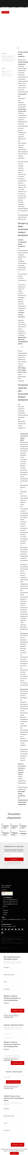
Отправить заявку (17, 1010)
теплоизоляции (22, 94)
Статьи (5, 904)
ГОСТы (5, 914)
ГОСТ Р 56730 (7, 75)
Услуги (5, 899)
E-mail (5, 981)
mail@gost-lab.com (12, 904)
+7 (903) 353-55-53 (12, 902)
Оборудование (6, 897)
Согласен (14, 1153)
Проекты (5, 901)
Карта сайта (4, 889)
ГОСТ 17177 (6, 71)
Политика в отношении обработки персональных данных (12, 942)
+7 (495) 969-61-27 (12, 899)
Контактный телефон (9, 974)
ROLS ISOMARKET (8, 56)
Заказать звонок (5, 12)
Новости (5, 906)
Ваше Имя (6, 967)
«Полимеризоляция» (8, 60)
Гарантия (5, 912)
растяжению (21, 316)
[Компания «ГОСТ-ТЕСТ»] (5, 1)
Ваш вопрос (7, 989)
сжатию (21, 310)
